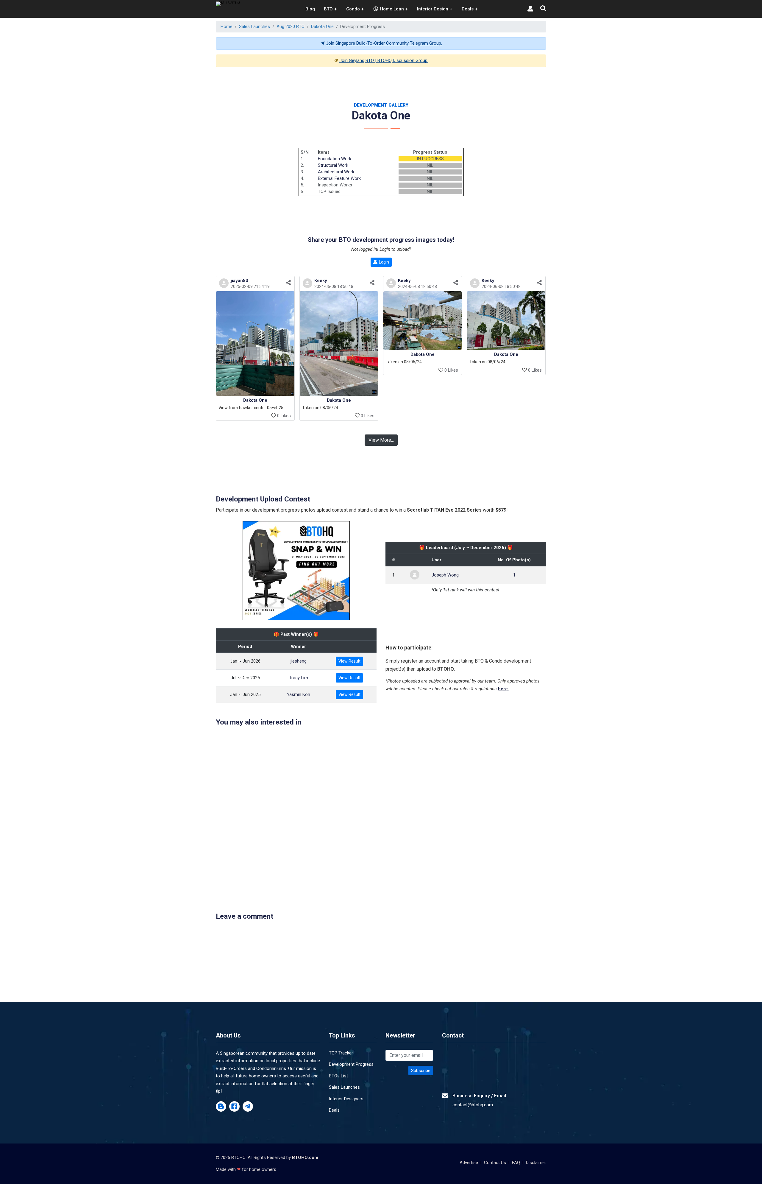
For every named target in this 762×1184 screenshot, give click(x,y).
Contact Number (299, 623)
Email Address (403, 597)
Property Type (296, 649)
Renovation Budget (408, 623)
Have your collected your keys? (421, 649)
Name (288, 597)
